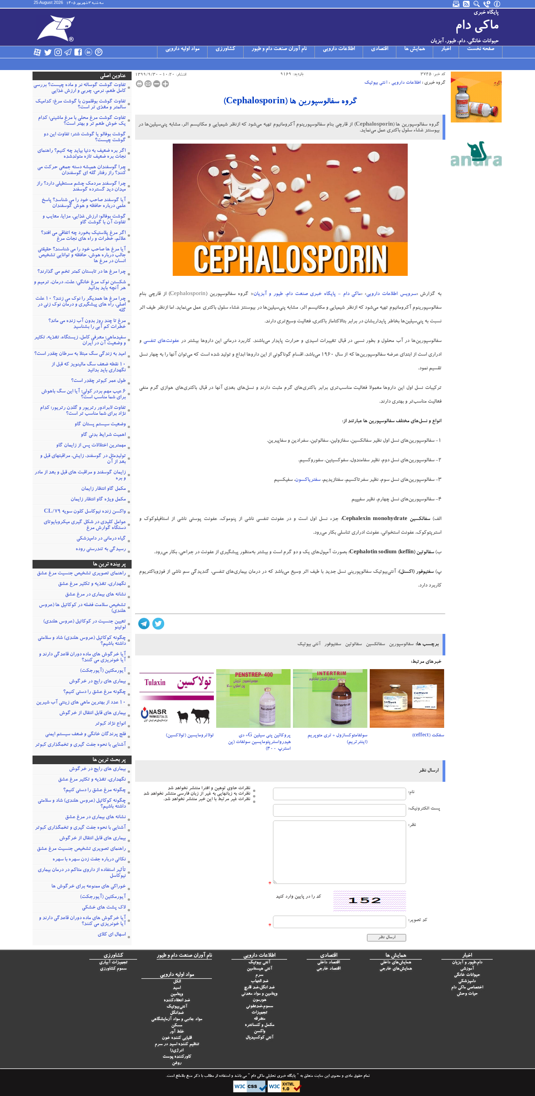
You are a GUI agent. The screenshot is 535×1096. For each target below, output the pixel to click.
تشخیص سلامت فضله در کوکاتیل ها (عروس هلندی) (82, 608)
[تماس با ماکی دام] (487, 4)
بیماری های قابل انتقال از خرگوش (92, 713)
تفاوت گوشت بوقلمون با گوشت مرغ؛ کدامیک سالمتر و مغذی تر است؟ (80, 105)
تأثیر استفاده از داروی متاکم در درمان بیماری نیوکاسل (82, 873)
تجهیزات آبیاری (113, 962)
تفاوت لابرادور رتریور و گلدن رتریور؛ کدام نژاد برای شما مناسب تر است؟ (83, 411)
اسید (177, 988)
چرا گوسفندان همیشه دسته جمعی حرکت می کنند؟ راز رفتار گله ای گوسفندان (81, 170)
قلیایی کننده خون (177, 1038)
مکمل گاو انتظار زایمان (103, 489)
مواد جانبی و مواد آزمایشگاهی (176, 1019)
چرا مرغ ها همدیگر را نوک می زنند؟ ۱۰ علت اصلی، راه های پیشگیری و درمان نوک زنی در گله (80, 305)
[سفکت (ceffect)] (407, 700)
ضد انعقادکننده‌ (177, 1000)
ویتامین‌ (176, 994)
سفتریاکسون (307, 480)
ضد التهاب (259, 981)
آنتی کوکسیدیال (259, 1037)
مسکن (176, 1025)
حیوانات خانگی (467, 975)
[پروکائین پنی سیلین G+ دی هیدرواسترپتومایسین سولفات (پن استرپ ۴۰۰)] (253, 700)
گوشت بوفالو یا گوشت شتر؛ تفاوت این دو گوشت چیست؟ (84, 138)
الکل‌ (177, 981)
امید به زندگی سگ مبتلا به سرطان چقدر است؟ (80, 354)
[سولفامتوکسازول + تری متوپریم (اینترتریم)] (330, 700)
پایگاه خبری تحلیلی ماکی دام (273, 1076)
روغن (176, 1063)
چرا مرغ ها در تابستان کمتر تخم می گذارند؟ (81, 272)
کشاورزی (225, 49)
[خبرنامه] (457, 4)
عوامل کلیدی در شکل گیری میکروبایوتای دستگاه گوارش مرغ (84, 525)
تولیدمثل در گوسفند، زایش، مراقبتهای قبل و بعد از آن (83, 459)
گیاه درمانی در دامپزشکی (101, 539)
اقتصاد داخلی (328, 962)
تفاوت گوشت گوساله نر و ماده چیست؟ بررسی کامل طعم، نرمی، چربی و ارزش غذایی (79, 88)
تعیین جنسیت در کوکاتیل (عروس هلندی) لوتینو (84, 625)
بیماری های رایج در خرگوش (97, 682)
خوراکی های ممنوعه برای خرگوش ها (88, 887)
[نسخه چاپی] (139, 83)
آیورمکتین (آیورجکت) (103, 671)
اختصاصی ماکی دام (467, 987)
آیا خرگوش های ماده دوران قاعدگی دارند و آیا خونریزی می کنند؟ (82, 658)
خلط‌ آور (177, 1032)
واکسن (259, 1031)
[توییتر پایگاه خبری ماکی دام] (48, 52)
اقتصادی (379, 49)
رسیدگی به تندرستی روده (101, 549)
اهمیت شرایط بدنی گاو (103, 435)
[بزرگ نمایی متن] (165, 83)
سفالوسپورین (401, 644)
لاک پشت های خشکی (104, 908)
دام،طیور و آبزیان (467, 962)
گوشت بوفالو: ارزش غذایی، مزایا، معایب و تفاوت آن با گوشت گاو (84, 220)
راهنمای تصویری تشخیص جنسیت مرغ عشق (81, 574)
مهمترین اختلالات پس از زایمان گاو (91, 446)
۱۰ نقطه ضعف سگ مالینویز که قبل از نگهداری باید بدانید (88, 368)
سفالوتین (353, 644)
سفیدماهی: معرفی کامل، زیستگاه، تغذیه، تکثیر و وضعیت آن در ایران (80, 341)
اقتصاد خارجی (328, 969)
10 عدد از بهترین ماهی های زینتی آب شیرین (81, 703)
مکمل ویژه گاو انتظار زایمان (98, 500)
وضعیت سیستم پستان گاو (100, 425)
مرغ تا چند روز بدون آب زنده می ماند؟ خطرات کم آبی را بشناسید (87, 324)
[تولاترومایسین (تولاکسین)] (176, 700)
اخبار (446, 49)
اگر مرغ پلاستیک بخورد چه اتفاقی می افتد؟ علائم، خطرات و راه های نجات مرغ (83, 236)
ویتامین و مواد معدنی (259, 994)
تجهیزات (259, 1012)
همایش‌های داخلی (395, 962)
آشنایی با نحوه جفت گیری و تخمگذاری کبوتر (80, 745)
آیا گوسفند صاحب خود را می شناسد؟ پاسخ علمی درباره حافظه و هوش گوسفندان (84, 203)
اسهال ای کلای (112, 935)
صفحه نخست (480, 49)
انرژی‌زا (176, 1050)
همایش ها (414, 49)
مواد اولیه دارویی (182, 49)
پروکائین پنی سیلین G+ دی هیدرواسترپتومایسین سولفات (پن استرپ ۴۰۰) (259, 742)
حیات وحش (467, 994)
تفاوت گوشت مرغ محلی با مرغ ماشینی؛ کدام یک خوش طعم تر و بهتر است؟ (82, 121)
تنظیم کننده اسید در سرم (177, 1044)
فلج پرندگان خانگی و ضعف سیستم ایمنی (85, 735)
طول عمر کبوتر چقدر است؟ (98, 381)
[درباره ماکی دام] (497, 4)
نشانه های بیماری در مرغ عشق (95, 595)
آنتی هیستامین (259, 969)
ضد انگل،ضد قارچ (259, 987)
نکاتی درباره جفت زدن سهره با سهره (89, 860)
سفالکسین (375, 644)
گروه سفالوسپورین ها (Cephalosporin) (290, 102)
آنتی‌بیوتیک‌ (176, 1007)
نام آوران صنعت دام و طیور (279, 49)
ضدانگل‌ (177, 1013)
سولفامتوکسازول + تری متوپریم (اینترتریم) (337, 739)
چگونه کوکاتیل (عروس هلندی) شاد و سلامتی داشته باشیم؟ (82, 641)
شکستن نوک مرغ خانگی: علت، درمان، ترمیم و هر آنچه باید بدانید (80, 286)
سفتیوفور (332, 644)
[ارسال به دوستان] (148, 83)
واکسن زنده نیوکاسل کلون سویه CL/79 (85, 512)
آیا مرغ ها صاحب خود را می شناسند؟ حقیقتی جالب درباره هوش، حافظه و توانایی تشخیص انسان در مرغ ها (82, 256)
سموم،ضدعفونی (259, 1006)
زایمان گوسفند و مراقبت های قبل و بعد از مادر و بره (80, 476)
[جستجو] (477, 4)
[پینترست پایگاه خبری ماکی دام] (99, 52)
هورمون (259, 1000)
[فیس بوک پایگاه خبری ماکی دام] (78, 52)
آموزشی (467, 969)
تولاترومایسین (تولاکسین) (190, 735)
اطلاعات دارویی (339, 49)
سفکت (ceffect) (428, 735)
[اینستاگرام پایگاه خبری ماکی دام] (58, 52)
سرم (259, 975)
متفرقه (259, 1019)
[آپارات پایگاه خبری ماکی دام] (38, 52)
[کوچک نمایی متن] (156, 83)
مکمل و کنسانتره (259, 1025)
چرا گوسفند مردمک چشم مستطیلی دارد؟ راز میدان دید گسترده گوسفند (81, 187)
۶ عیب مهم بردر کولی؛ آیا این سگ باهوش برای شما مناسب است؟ (83, 395)
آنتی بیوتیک (375, 83)
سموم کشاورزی (113, 969)
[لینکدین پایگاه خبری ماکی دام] (88, 52)
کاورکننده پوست (177, 1057)
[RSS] (467, 4)
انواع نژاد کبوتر (110, 724)
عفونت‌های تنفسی (161, 341)
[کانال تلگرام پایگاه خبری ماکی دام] (68, 52)
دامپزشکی (467, 981)
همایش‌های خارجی (396, 969)
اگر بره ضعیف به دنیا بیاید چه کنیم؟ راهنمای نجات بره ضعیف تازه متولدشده (81, 154)
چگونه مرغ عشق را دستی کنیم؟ (94, 692)
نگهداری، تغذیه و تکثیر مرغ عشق (92, 584)
